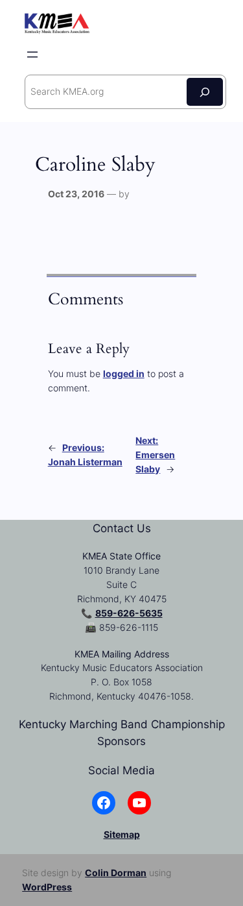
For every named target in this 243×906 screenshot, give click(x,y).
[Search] (205, 92)
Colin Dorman (115, 872)
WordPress (47, 886)
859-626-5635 (129, 612)
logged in (124, 373)
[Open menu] (32, 54)
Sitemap (122, 834)
